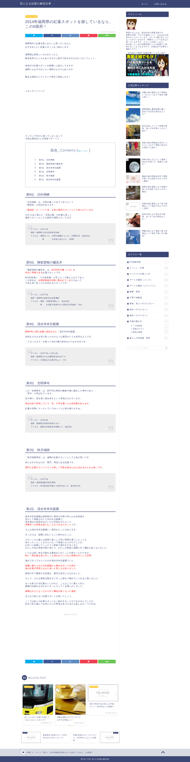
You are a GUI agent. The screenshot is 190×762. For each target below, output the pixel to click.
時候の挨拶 (150, 332)
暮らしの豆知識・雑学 (148, 338)
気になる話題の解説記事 (35, 3)
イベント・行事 (31, 16)
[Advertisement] (47, 110)
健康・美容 (148, 292)
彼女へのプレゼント (148, 309)
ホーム (145, 4)
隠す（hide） (83, 151)
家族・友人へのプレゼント (148, 303)
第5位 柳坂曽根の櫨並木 (51, 164)
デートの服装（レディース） (148, 286)
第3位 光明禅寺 (47, 171)
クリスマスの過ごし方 (148, 274)
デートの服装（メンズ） (148, 280)
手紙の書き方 (148, 321)
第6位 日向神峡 (47, 160)
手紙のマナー (150, 329)
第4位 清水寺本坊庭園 (50, 168)
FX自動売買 (148, 262)
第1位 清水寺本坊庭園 (49, 179)
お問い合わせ (160, 4)
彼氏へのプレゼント (148, 315)
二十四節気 (150, 326)
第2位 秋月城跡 (47, 175)
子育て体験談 (148, 297)
